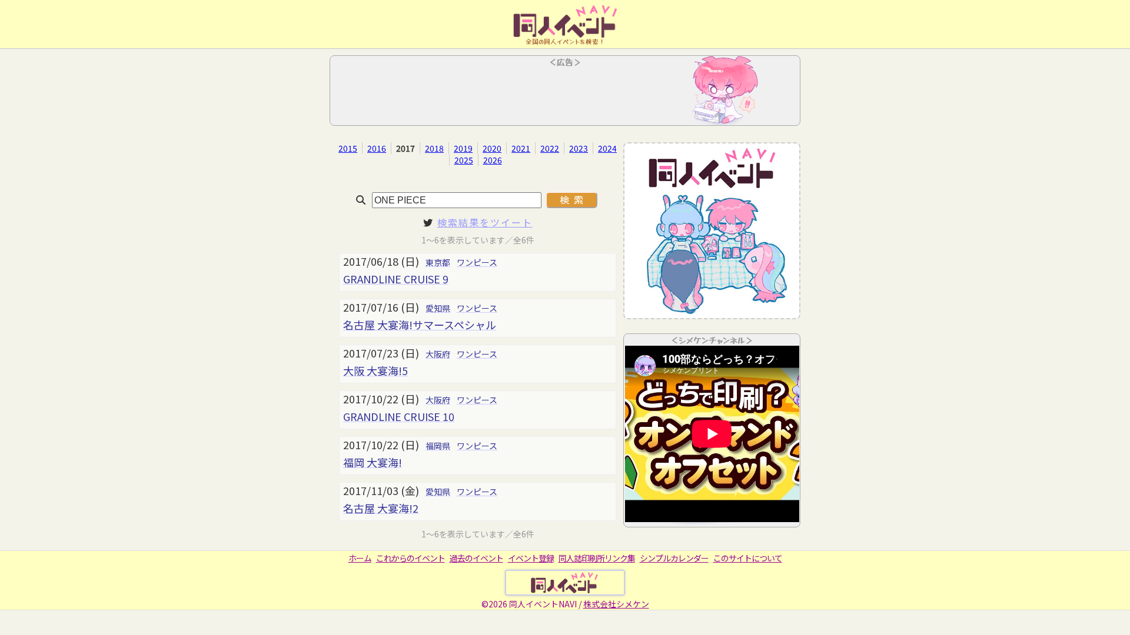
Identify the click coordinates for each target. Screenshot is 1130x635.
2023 (578, 148)
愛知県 (438, 308)
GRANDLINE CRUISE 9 (395, 278)
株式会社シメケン (616, 604)
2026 (492, 160)
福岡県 (438, 446)
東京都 (438, 262)
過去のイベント (476, 558)
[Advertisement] (565, 94)
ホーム (359, 558)
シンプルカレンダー (674, 558)
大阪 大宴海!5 (375, 370)
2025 (463, 160)
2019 (463, 148)
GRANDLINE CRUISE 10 (398, 416)
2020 (492, 148)
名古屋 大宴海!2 (380, 508)
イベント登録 (531, 558)
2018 (434, 148)
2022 (549, 148)
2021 (520, 148)
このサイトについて (747, 558)
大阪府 (438, 354)
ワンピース (477, 262)
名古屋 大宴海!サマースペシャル (419, 324)
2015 (347, 148)
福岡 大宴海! (372, 462)
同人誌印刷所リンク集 (597, 558)
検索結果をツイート (485, 222)
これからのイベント (410, 558)
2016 (376, 148)
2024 (607, 148)
